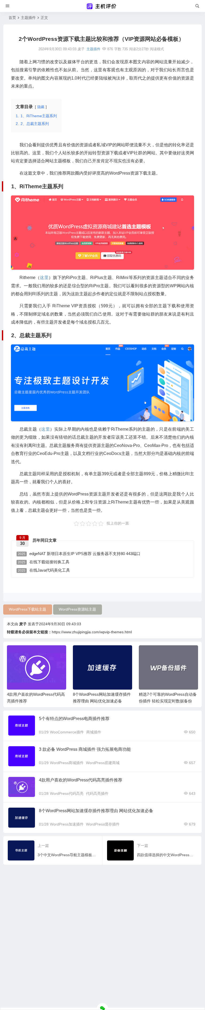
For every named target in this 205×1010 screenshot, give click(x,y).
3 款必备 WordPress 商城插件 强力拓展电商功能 (85, 749)
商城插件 (93, 732)
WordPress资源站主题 (77, 609)
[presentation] (167, 653)
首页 (12, 17)
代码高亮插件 (97, 793)
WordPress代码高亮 (67, 793)
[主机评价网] (102, 6)
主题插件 (28, 17)
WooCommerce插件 (67, 732)
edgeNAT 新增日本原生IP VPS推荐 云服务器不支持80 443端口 (79, 553)
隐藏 (40, 107)
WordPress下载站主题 (27, 609)
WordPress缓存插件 (103, 824)
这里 (44, 277)
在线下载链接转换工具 (43, 562)
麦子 (23, 624)
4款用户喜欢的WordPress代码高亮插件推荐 (80, 780)
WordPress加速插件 (67, 824)
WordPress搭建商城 (103, 763)
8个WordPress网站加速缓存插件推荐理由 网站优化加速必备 (96, 810)
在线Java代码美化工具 (44, 570)
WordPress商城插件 (67, 763)
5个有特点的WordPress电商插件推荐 (74, 718)
